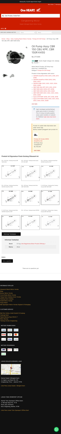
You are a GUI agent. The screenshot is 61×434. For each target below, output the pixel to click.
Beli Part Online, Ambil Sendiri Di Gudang (12, 313)
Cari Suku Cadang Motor (8, 32)
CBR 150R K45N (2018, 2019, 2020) (44, 91)
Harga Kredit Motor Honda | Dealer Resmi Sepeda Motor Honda (30, 10)
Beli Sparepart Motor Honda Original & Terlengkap (15, 304)
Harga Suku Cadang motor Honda (10, 297)
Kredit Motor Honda (6, 301)
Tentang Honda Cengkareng (8, 321)
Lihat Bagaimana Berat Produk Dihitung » (33, 243)
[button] (2, 28)
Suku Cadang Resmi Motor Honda (21, 39)
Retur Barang (4, 319)
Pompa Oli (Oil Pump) (38, 39)
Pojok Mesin (4, 302)
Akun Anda (51, 4)
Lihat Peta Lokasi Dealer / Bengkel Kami (13, 386)
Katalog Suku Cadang (6, 299)
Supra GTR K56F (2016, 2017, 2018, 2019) (45, 97)
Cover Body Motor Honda (8, 295)
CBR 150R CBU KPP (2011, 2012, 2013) (44, 87)
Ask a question (7, 261)
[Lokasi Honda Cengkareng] (11, 374)
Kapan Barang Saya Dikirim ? (9, 317)
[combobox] (30, 16)
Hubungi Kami (4, 315)
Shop (8, 39)
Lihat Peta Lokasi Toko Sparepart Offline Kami (15, 410)
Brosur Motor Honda (6, 293)
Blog (1, 291)
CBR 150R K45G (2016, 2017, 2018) (43, 89)
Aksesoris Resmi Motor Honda (9, 289)
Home (3, 39)
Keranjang (58, 4)
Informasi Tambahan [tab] (10, 234)
